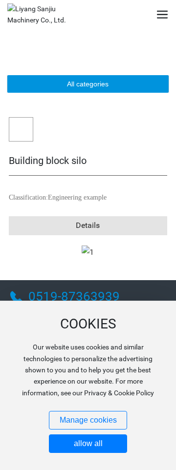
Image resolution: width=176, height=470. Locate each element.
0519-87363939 (74, 296)
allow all (88, 443)
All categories (88, 84)
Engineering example (77, 197)
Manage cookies (88, 420)
